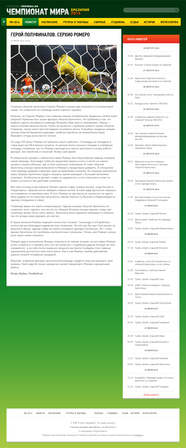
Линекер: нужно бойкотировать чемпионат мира (151, 146)
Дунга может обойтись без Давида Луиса (152, 221)
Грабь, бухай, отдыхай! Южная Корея (154, 228)
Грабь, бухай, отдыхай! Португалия (153, 303)
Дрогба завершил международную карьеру (153, 57)
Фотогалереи (169, 22)
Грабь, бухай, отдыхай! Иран (150, 336)
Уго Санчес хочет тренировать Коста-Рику (154, 96)
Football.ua (138, 435)
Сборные (100, 22)
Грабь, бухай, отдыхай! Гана (149, 279)
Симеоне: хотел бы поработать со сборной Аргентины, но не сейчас (153, 263)
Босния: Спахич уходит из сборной (153, 65)
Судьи (134, 22)
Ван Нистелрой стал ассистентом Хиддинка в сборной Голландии (152, 198)
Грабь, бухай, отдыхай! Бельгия (151, 248)
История (149, 22)
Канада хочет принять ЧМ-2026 (151, 103)
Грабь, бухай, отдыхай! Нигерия (151, 358)
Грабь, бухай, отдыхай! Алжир (150, 242)
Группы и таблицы (75, 22)
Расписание (49, 22)
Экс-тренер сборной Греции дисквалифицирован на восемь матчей (151, 136)
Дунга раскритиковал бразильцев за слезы (153, 295)
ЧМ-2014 (14, 22)
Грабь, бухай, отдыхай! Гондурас (152, 386)
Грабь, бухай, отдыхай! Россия (150, 213)
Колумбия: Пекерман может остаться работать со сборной (154, 379)
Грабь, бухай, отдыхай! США (149, 316)
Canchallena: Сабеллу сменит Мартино (150, 272)
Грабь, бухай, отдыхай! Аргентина (152, 364)
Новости (30, 22)
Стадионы (118, 22)
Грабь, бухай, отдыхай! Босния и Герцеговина (152, 343)
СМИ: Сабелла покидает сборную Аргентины (152, 286)
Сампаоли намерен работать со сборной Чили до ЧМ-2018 (151, 118)
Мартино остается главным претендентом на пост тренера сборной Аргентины (151, 164)
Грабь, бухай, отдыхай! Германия (152, 322)
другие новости (151, 395)
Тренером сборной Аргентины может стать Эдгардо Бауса (154, 182)
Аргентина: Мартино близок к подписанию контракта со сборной (153, 80)
